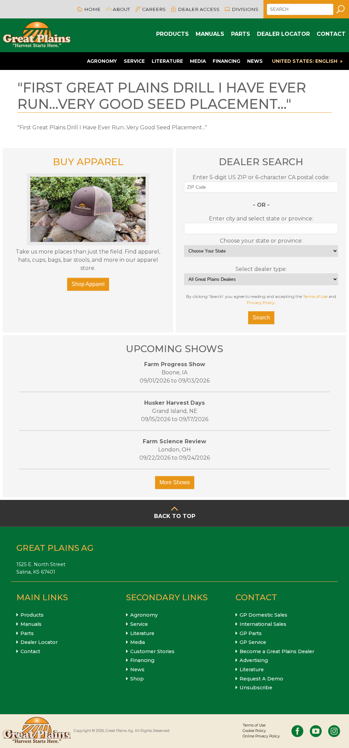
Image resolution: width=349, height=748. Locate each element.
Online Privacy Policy (261, 736)
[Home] (37, 35)
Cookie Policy (254, 731)
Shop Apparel (88, 284)
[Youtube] (316, 731)
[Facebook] (297, 731)
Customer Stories (152, 651)
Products (172, 34)
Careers (154, 9)
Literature (167, 61)
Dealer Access (198, 9)
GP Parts (251, 633)
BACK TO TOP (174, 516)
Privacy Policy (261, 302)
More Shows (175, 482)
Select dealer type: (261, 269)
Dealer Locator (283, 34)
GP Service (253, 642)
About (121, 9)
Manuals (210, 34)
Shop (137, 679)
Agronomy (102, 61)
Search (261, 317)
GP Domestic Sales (263, 615)
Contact (331, 34)
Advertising (254, 660)
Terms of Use (315, 296)
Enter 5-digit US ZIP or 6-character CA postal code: (261, 177)
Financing (226, 61)
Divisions (245, 9)
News (255, 61)
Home (92, 9)
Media (198, 61)
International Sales (263, 624)
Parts (240, 34)
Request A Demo (261, 679)
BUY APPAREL (88, 162)
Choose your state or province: (261, 241)
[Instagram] (334, 731)
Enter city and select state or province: (261, 218)
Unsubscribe (256, 688)
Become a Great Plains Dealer (277, 651)
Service (134, 61)
